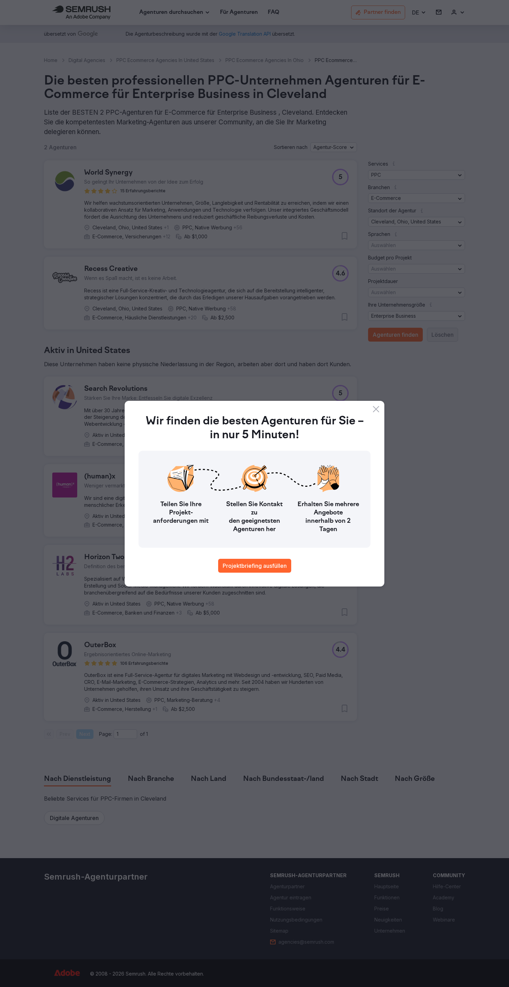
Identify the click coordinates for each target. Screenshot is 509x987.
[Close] (376, 409)
